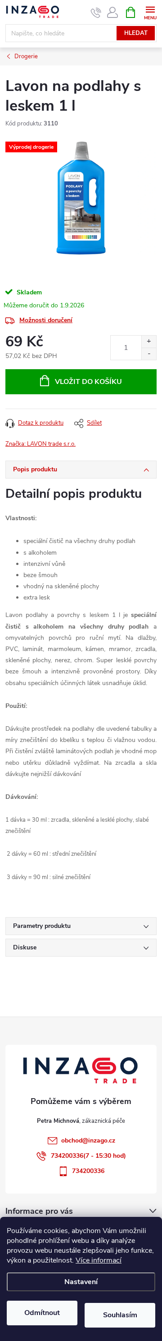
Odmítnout (42, 1313)
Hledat (136, 33)
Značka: (40, 444)
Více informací (99, 1260)
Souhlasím (120, 1315)
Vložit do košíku (88, 382)
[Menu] (150, 12)
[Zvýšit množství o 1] (148, 342)
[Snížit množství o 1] (148, 354)
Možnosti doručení (45, 320)
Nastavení (81, 1282)
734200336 (88, 1171)
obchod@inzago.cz (88, 1140)
